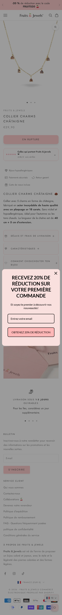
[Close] (56, 273)
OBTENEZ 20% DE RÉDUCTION (31, 332)
